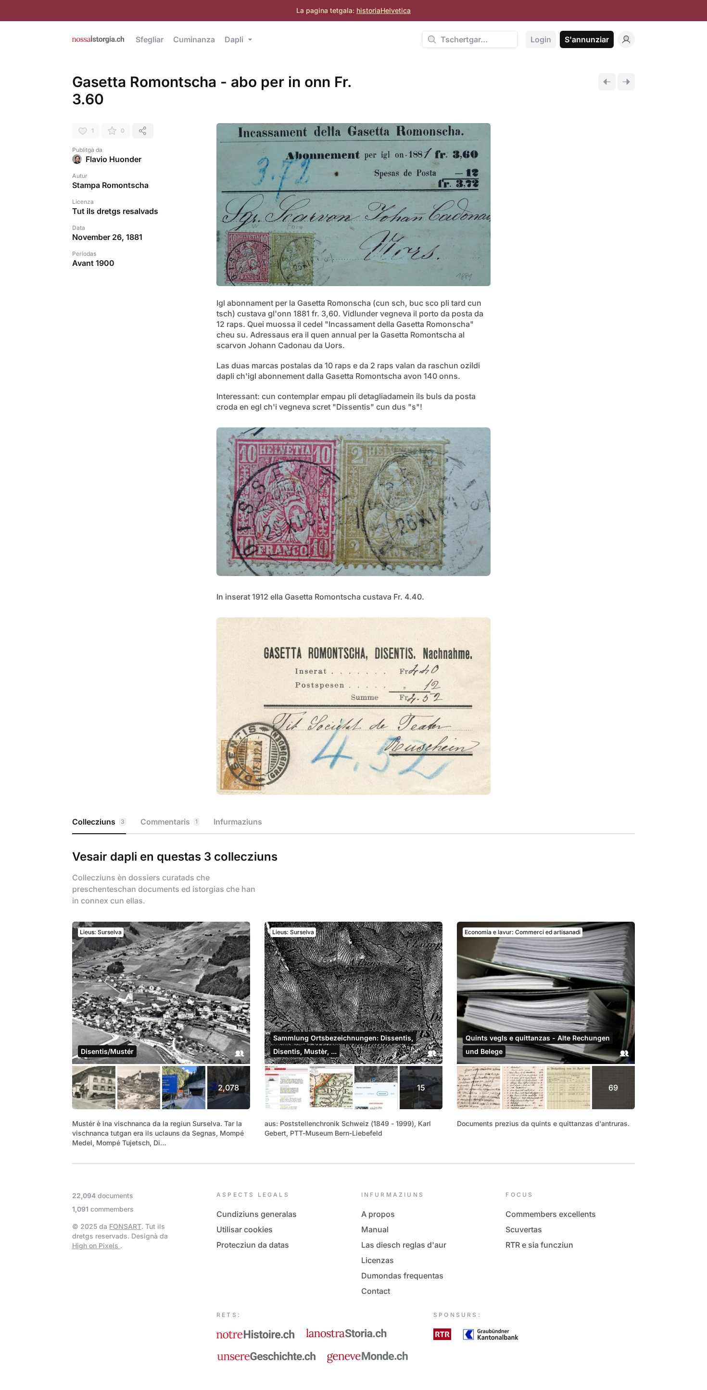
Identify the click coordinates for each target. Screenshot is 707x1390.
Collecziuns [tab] (98, 821)
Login (540, 39)
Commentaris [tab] (169, 821)
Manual (375, 1229)
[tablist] (353, 822)
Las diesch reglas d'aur (403, 1245)
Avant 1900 (93, 263)
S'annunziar (587, 39)
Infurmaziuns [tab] (238, 821)
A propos (378, 1214)
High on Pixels (96, 1245)
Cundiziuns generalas (256, 1214)
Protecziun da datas (252, 1245)
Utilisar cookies (244, 1229)
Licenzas (377, 1260)
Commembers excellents (550, 1214)
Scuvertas (523, 1229)
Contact (375, 1291)
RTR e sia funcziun (539, 1245)
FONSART (125, 1226)
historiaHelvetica (383, 10)
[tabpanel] (353, 997)
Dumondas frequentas (402, 1275)
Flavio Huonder (113, 159)
